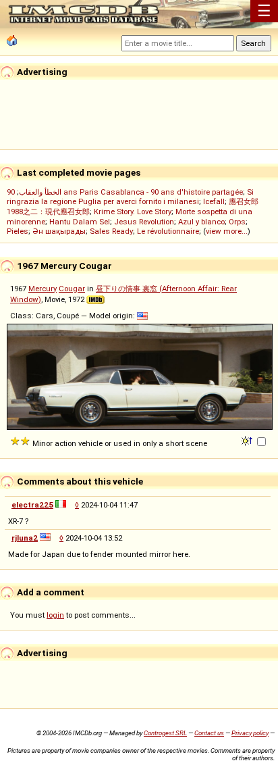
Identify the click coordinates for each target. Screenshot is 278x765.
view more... (227, 231)
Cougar (72, 288)
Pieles (17, 231)
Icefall (214, 201)
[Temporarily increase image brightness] (248, 440)
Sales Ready (111, 231)
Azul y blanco (201, 221)
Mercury (42, 288)
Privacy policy (250, 733)
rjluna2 (24, 538)
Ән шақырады (59, 231)
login (55, 615)
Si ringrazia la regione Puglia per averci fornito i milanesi (130, 196)
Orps (237, 221)
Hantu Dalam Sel (79, 221)
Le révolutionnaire (168, 231)
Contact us (209, 733)
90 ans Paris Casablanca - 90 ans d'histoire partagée (125, 192)
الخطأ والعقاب (40, 192)
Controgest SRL (165, 733)
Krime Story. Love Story (132, 211)
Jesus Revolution (144, 221)
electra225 (32, 505)
